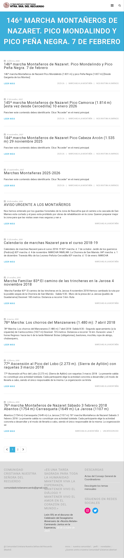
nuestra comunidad (82, 546)
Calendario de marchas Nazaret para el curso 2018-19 (51, 243)
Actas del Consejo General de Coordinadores (100, 478)
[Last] (23, 449)
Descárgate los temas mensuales (96, 487)
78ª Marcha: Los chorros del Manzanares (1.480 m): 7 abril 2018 (59, 322)
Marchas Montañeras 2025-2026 (32, 173)
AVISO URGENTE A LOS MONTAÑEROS (37, 205)
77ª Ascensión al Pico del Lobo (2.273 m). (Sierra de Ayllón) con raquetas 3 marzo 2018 (60, 365)
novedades (106, 546)
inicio (67, 546)
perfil (95, 546)
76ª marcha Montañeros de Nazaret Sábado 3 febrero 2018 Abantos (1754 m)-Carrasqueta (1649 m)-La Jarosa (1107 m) (56, 407)
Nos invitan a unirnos (107, 83)
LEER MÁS (9, 83)
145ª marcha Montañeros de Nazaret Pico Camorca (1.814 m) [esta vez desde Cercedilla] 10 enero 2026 (58, 104)
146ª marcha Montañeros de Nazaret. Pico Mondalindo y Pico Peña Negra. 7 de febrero (58, 66)
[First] (7, 449)
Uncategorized (111, 431)
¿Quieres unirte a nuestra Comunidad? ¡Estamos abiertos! (91, 550)
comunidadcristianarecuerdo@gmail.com (25, 487)
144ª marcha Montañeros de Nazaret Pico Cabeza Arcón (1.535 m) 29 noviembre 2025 (59, 139)
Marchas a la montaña (80, 83)
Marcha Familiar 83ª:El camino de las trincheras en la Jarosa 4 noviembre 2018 (59, 282)
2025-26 (60, 83)
